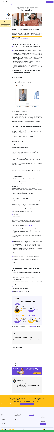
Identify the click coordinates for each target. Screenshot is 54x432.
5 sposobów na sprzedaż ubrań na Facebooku (20, 39)
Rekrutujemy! (31, 415)
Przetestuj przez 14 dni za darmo (27, 403)
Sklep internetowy (9, 4)
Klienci (33, 1)
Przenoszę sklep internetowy (17, 415)
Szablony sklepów (3, 419)
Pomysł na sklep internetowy (17, 4)
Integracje (25, 1)
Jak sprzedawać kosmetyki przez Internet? (21, 365)
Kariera (28, 415)
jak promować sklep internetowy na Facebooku (24, 123)
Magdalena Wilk (8, 17)
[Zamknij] (2, 431)
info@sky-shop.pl (42, 421)
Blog (44, 1)
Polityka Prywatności (3, 423)
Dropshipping (21, 1)
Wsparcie (36, 1)
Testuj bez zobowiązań (4, 25)
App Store (45, 429)
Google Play (51, 429)
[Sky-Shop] (6, 1)
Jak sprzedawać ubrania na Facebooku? (21, 363)
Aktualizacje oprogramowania (4, 420)
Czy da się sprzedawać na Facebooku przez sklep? (20, 40)
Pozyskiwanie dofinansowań (17, 420)
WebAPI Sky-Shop (16, 419)
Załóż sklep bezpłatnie (50, 1)
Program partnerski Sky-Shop (30, 414)
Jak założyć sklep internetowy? (17, 414)
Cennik (29, 1)
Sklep (16, 1)
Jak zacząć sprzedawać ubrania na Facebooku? (20, 38)
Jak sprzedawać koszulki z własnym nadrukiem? (22, 359)
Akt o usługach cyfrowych (3, 424)
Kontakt (40, 1)
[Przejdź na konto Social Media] (7, 429)
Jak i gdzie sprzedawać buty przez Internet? (21, 361)
